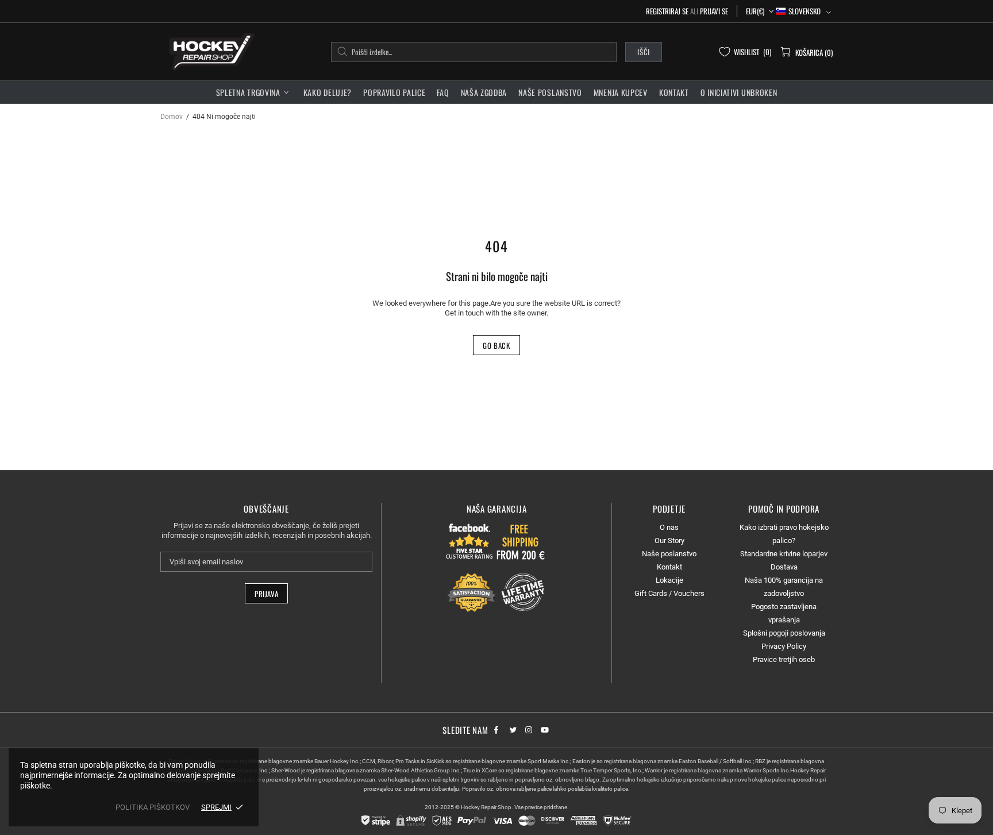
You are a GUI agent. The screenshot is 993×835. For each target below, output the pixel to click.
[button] (803, 11)
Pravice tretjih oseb (784, 659)
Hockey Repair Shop (209, 51)
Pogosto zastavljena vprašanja (784, 613)
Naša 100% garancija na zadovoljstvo (784, 587)
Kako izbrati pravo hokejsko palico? (784, 534)
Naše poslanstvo (669, 553)
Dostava (784, 567)
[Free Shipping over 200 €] (522, 541)
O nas (669, 527)
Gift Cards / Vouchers (669, 593)
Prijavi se (714, 11)
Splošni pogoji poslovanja (784, 633)
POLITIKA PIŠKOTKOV (153, 807)
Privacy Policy (783, 646)
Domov (171, 117)
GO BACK (496, 345)
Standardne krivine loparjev (784, 553)
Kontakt (669, 567)
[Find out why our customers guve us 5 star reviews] (469, 541)
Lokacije (669, 580)
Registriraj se (667, 11)
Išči (643, 51)
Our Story (669, 540)
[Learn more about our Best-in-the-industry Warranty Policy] (496, 592)
